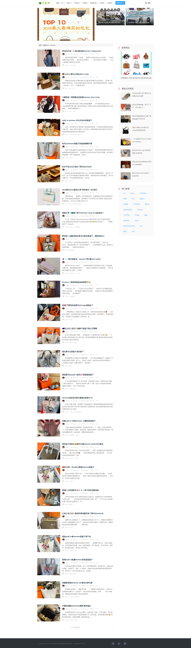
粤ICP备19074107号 (79, 643)
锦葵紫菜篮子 (72, 389)
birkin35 (71, 527)
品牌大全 (119, 3)
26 (74, 227)
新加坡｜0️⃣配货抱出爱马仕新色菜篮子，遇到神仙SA (83, 236)
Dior (133, 199)
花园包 (71, 504)
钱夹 (146, 215)
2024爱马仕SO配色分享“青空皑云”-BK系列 (79, 190)
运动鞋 (125, 204)
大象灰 (76, 458)
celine (137, 220)
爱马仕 (66, 88)
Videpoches (73, 65)
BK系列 (79, 204)
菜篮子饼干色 (73, 550)
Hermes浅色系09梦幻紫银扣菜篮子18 (77, 398)
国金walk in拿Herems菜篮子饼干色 (76, 537)
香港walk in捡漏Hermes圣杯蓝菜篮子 (77, 560)
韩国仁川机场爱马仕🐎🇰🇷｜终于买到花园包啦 (80, 490)
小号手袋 (126, 215)
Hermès (67, 65)
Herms (66, 597)
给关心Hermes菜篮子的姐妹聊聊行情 (77, 144)
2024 (66, 204)
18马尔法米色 (73, 134)
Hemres (67, 458)
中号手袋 (136, 204)
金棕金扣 (78, 227)
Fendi (102, 3)
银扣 (72, 597)
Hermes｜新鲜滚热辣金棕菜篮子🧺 (76, 282)
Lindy (73, 88)
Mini (70, 88)
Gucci (69, 3)
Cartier (109, 3)
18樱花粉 (72, 435)
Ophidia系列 (127, 210)
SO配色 (75, 204)
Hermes (52, 45)
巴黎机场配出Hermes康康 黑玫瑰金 (76, 606)
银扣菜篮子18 (79, 412)
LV (62, 3)
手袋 (125, 199)
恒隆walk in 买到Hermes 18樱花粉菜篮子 (79, 421)
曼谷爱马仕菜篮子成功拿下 (73, 352)
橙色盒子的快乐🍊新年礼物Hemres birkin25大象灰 (82, 444)
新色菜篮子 (72, 250)
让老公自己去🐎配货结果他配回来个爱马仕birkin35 (82, 513)
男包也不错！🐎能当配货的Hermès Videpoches (81, 51)
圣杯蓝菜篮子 (73, 574)
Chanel (77, 3)
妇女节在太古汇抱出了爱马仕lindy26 (77, 167)
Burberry (93, 3)
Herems (67, 550)
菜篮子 (79, 134)
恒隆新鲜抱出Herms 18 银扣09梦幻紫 (77, 583)
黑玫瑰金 (75, 620)
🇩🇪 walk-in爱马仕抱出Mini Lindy (75, 74)
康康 (71, 620)
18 (69, 597)
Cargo (70, 319)
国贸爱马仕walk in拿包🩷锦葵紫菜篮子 (78, 375)
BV (141, 226)
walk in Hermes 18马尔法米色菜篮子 (77, 120)
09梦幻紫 (72, 412)
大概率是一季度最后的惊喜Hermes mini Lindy (81, 97)
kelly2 (78, 273)
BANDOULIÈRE (129, 226)
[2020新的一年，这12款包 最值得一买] (140, 16)
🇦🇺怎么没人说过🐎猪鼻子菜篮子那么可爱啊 (79, 329)
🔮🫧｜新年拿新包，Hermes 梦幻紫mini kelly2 (81, 259)
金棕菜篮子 (73, 296)
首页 (57, 3)
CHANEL (143, 193)
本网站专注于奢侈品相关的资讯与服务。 (62, 643)
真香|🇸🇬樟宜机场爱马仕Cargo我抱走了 (77, 305)
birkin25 (72, 458)
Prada (85, 3)
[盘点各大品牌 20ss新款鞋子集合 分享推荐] (110, 16)
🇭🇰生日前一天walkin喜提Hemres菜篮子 (78, 467)
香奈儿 (142, 199)
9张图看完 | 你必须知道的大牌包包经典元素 (136, 78)
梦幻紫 (71, 273)
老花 (125, 231)
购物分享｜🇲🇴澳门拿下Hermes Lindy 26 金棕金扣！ (83, 213)
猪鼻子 (71, 342)
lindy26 (71, 181)
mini (71, 111)
